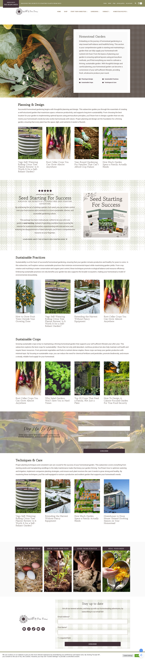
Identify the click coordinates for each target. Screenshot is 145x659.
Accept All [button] (138, 655)
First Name (82, 424)
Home (105, 3)
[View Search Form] (135, 3)
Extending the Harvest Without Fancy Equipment (85, 319)
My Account (129, 3)
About (109, 3)
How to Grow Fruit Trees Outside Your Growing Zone (25, 319)
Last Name (82, 434)
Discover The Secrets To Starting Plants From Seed (41, 3)
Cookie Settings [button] (128, 655)
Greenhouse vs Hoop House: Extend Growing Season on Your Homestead (116, 519)
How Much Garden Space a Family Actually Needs (115, 164)
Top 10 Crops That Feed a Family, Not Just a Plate (86, 400)
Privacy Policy (120, 3)
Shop (114, 3)
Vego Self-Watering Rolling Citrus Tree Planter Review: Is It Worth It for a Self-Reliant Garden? (28, 166)
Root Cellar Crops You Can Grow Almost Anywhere (57, 164)
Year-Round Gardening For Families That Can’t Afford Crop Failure (86, 164)
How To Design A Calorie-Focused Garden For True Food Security (116, 400)
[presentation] (30, 143)
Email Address (84, 413)
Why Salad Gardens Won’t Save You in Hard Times (57, 400)
